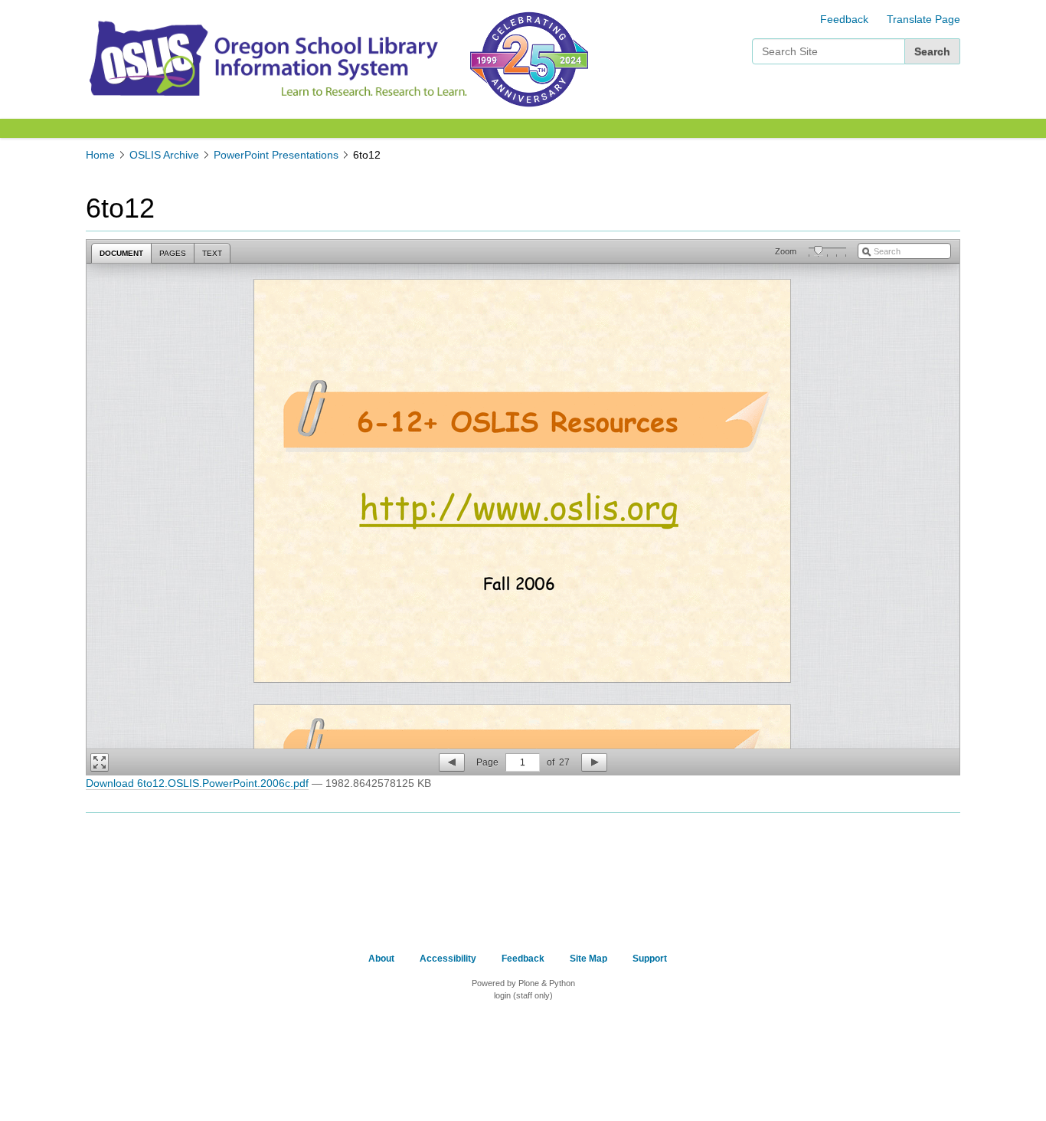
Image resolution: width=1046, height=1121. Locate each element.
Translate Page (923, 19)
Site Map (588, 958)
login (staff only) (523, 995)
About (381, 958)
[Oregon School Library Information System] (276, 58)
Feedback (844, 19)
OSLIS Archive (164, 155)
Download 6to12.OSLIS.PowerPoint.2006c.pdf (197, 783)
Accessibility (448, 958)
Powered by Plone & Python (523, 983)
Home (100, 155)
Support (650, 958)
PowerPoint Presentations (276, 155)
